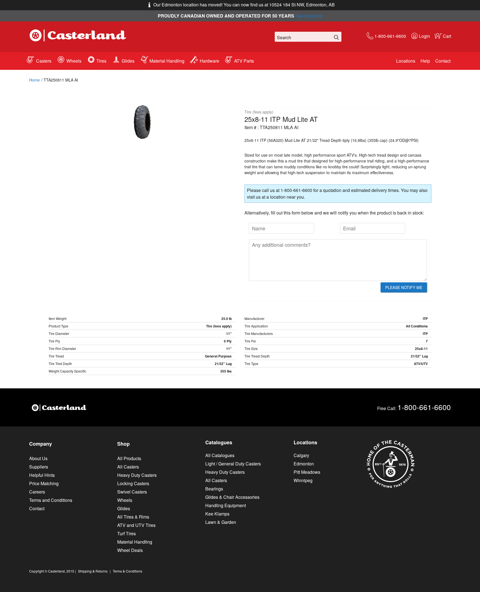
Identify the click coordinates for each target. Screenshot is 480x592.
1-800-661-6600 (390, 36)
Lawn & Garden (220, 522)
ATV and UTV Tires (136, 525)
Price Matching (44, 483)
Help (425, 61)
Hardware (209, 61)
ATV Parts (244, 61)
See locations (308, 16)
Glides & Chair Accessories (232, 497)
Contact (443, 61)
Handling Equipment (225, 505)
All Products (129, 458)
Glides (128, 61)
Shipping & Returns (93, 571)
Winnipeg (303, 480)
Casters (43, 61)
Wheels (73, 61)
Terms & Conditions (127, 571)
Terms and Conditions (50, 500)
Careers (37, 492)
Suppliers (38, 466)
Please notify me (403, 287)
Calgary (301, 455)
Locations (405, 61)
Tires (101, 61)
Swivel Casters (132, 492)
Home (34, 80)
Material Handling (166, 61)
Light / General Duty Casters (233, 463)
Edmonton (304, 463)
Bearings (214, 488)
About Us (38, 458)
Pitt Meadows (307, 472)
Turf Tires (126, 533)
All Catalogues (219, 455)
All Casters (128, 466)
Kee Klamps (217, 513)
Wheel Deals (130, 550)
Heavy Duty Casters (137, 475)
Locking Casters (133, 483)
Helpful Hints (42, 475)
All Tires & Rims (133, 517)
